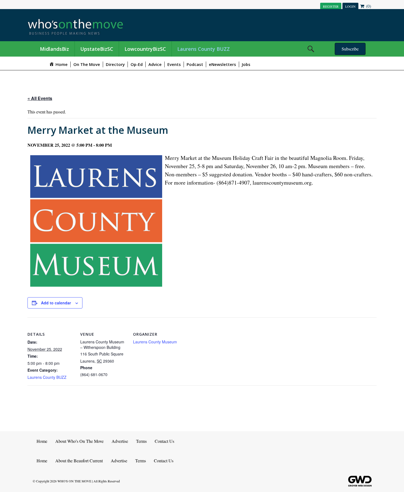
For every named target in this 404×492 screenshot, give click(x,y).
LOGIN (350, 6)
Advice (155, 64)
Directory (115, 64)
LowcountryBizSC (145, 49)
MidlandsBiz (54, 49)
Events (174, 64)
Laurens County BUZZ (203, 49)
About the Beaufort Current (79, 460)
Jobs (246, 64)
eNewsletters (222, 64)
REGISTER (331, 6)
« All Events (39, 98)
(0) (368, 6)
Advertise (120, 441)
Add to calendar (56, 302)
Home (42, 441)
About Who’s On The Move (79, 441)
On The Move (86, 64)
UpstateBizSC (96, 49)
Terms (141, 441)
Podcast (195, 64)
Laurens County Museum (155, 341)
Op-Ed (137, 64)
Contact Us (164, 441)
